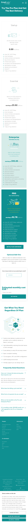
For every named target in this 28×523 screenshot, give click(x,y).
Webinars (19, 426)
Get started (14, 296)
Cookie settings (14, 512)
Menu (26, 3)
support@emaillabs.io (20, 489)
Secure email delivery (6, 429)
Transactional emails (6, 424)
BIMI (18, 429)
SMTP (3, 443)
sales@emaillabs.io (21, 485)
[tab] (14, 373)
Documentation (5, 446)
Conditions (23, 481)
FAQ (3, 448)
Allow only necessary (14, 516)
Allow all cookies (14, 519)
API (2, 445)
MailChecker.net (5, 433)
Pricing (3, 431)
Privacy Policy (19, 479)
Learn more (23, 508)
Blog (18, 424)
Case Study (19, 427)
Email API (4, 426)
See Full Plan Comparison (14, 246)
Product (3, 427)
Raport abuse (20, 483)
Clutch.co (4, 434)
